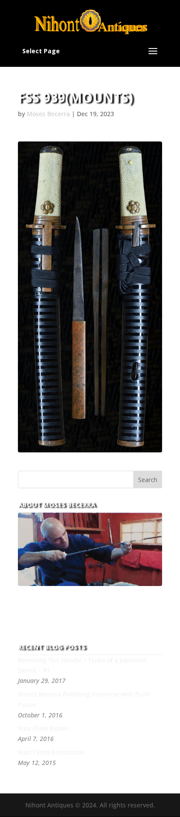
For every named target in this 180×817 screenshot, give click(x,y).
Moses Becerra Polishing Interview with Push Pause (84, 699)
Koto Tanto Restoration (51, 752)
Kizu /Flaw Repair (43, 728)
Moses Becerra (48, 114)
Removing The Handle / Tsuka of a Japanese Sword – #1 (82, 665)
